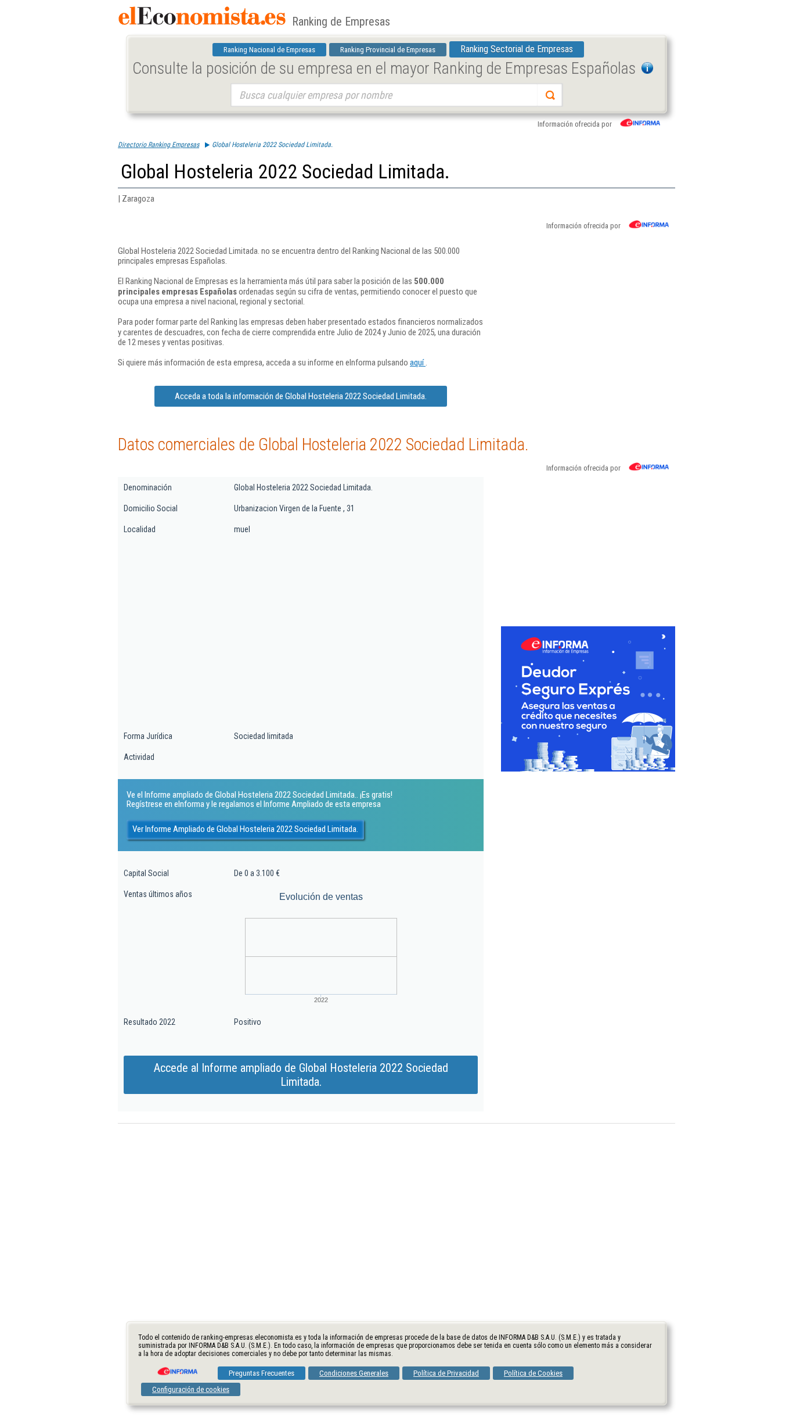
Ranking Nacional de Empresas (269, 49)
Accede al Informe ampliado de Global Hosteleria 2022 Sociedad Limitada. (301, 1075)
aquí (418, 362)
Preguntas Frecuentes (261, 1373)
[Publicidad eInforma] (588, 769)
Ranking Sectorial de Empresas (516, 49)
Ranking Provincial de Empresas (387, 49)
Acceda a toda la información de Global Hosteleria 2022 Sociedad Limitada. (301, 396)
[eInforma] (176, 1367)
